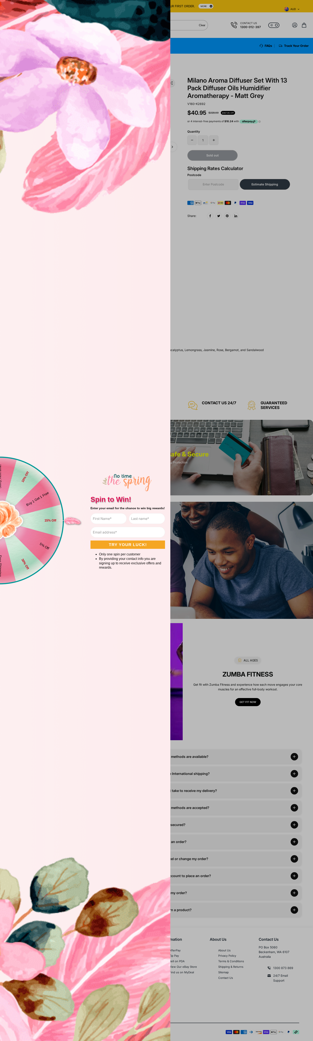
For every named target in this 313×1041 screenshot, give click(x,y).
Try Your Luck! (128, 544)
